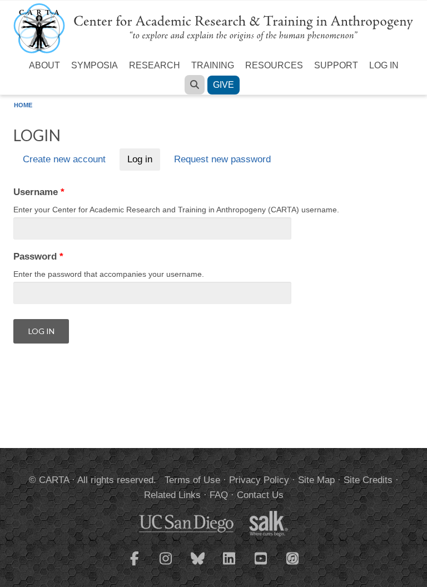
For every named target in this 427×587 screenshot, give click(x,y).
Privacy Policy (259, 480)
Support (336, 65)
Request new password (222, 160)
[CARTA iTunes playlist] (293, 557)
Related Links (172, 495)
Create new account (64, 160)
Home (23, 105)
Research (154, 65)
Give (223, 84)
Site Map (316, 480)
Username (38, 192)
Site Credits (368, 480)
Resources (274, 65)
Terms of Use (192, 480)
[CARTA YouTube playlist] (261, 565)
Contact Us (260, 495)
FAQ (219, 495)
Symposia (94, 65)
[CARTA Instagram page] (166, 565)
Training (212, 65)
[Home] (213, 27)
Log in (384, 65)
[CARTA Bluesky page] (198, 565)
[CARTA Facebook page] (134, 565)
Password (38, 256)
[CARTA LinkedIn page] (230, 565)
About (44, 65)
